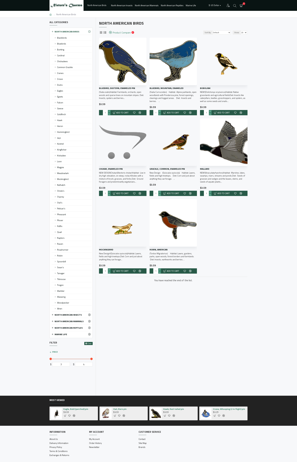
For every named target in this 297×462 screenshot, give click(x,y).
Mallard (204, 168)
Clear (89, 343)
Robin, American (159, 249)
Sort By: (208, 32)
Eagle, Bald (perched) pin (75, 409)
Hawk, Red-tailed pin (173, 409)
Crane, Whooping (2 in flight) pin (229, 409)
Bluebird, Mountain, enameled (166, 88)
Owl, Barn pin (120, 409)
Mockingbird (106, 249)
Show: (236, 32)
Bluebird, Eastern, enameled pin (117, 88)
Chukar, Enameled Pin (111, 168)
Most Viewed (57, 400)
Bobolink (205, 88)
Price (55, 351)
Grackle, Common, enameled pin (167, 168)
